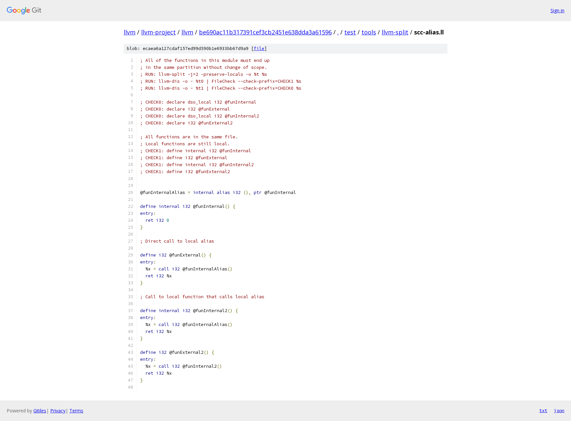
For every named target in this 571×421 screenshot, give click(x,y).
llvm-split (395, 32)
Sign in (557, 10)
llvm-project (158, 32)
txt (543, 410)
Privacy (57, 410)
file (259, 48)
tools (369, 32)
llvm (129, 32)
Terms (76, 410)
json (559, 410)
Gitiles (39, 410)
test (350, 32)
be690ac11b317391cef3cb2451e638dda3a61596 (265, 32)
